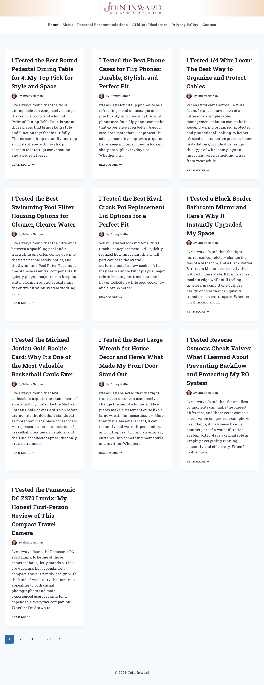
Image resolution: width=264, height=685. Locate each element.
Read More (23, 164)
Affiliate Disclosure (149, 24)
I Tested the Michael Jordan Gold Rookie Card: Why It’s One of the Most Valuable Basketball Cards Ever (42, 357)
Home (53, 24)
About (67, 24)
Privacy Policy (184, 24)
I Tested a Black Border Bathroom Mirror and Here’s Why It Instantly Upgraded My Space (218, 216)
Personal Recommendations (102, 24)
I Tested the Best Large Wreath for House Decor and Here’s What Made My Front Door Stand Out (131, 357)
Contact (209, 24)
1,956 (48, 639)
